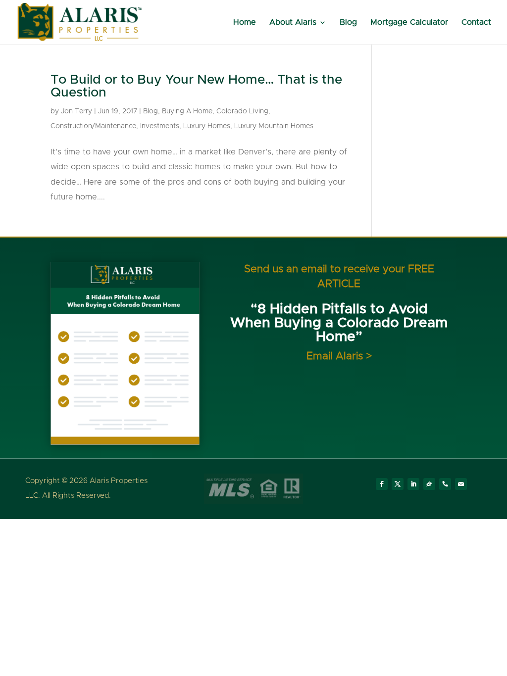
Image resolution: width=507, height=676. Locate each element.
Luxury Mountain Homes (273, 126)
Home (244, 22)
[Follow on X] (398, 484)
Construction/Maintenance (93, 126)
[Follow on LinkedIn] (413, 484)
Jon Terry (76, 111)
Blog (348, 22)
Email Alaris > (339, 356)
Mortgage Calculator (409, 22)
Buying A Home (187, 111)
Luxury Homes (206, 126)
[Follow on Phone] (445, 484)
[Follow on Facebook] (382, 484)
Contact (476, 22)
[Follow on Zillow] (429, 484)
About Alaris (292, 22)
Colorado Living (242, 111)
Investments (159, 126)
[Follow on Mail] (461, 484)
